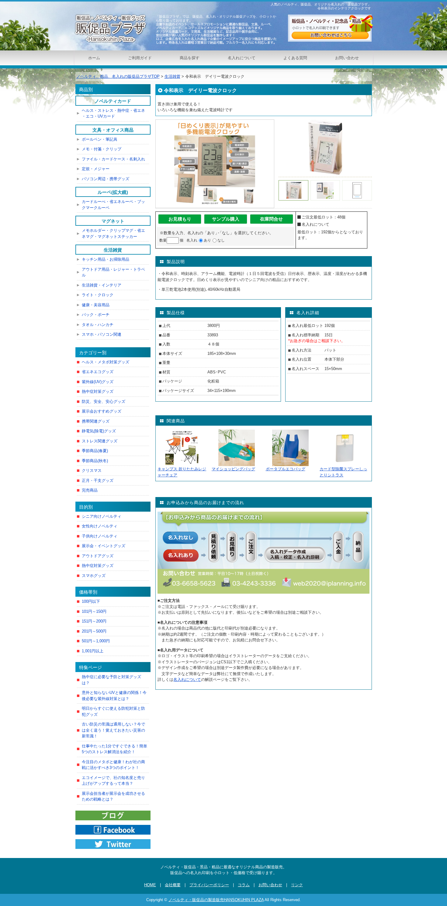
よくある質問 (295, 58)
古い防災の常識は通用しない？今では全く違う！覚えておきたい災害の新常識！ (113, 730)
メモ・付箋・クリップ (101, 149)
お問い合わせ (347, 58)
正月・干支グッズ (97, 480)
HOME (150, 885)
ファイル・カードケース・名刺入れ (113, 159)
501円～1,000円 (96, 641)
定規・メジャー (95, 168)
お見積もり (179, 218)
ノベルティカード (113, 101)
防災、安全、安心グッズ (103, 401)
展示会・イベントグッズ (103, 546)
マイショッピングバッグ (233, 469)
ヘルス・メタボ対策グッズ (105, 362)
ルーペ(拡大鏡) (113, 192)
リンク (297, 885)
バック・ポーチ (95, 314)
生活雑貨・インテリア (101, 285)
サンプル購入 (225, 218)
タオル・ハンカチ (97, 324)
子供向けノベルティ (99, 536)
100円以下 (91, 601)
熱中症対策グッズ (97, 391)
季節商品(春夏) (95, 450)
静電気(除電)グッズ (99, 431)
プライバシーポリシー (209, 885)
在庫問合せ (271, 218)
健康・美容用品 (95, 305)
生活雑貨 (113, 249)
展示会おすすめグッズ (101, 411)
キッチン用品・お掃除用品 (105, 259)
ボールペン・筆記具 (99, 139)
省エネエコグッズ (97, 371)
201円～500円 (94, 631)
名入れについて (241, 58)
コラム (244, 885)
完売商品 (90, 490)
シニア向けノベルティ (101, 516)
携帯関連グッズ (95, 421)
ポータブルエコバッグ (285, 469)
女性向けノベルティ (99, 526)
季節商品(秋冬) (95, 460)
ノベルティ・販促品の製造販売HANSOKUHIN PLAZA (216, 899)
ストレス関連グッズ (99, 441)
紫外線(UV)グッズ (97, 381)
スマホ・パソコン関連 (101, 334)
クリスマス (92, 470)
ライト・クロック (97, 295)
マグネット (113, 221)
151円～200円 (94, 621)
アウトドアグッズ (97, 556)
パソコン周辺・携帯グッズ (105, 179)
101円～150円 (94, 611)
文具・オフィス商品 (112, 129)
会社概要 (173, 885)
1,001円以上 (92, 651)
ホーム (94, 58)
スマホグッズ (94, 575)
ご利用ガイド (140, 58)
